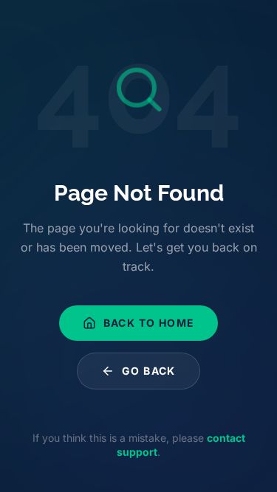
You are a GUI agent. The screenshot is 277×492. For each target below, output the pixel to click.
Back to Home (149, 322)
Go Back (149, 370)
